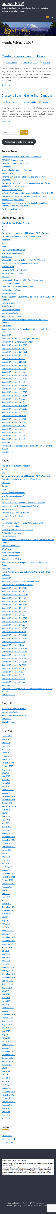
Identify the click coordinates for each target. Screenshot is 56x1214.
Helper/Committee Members (13, 250)
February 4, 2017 (29, 102)
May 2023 (6, 860)
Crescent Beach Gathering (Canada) (27, 95)
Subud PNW (13, 3)
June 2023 (6, 856)
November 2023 (8, 840)
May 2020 (6, 957)
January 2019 (7, 1011)
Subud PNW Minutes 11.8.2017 (14, 362)
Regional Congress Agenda (13, 199)
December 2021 (8, 907)
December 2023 (8, 836)
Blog (3, 229)
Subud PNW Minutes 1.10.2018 (14, 345)
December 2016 (8, 1091)
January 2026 (7, 759)
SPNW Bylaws (7, 306)
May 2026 (6, 746)
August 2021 (7, 913)
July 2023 (5, 853)
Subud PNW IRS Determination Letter (17, 342)
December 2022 (8, 873)
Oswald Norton (11, 62)
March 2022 (6, 903)
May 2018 (6, 1034)
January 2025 (7, 793)
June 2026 (6, 742)
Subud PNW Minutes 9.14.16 (13, 439)
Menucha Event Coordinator (13, 273)
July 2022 (5, 890)
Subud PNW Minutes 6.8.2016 (14, 422)
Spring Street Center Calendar (14, 715)
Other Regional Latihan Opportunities (17, 287)
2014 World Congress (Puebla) (14, 708)
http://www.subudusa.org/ (13, 253)
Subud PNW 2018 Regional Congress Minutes (20, 338)
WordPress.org (7, 1142)
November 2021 (8, 910)
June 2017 (6, 1071)
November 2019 (8, 977)
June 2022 (6, 893)
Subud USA (6, 718)
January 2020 (7, 971)
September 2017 (8, 1061)
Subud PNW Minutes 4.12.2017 (14, 395)
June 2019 (6, 994)
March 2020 (6, 964)
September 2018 (8, 1021)
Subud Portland (8, 442)
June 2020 (6, 954)
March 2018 (6, 1041)
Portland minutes (9, 293)
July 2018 (5, 1028)
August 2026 (7, 736)
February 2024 (8, 830)
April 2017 (6, 1078)
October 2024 (7, 803)
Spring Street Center (10, 313)
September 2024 (8, 806)
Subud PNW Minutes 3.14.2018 (14, 385)
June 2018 (6, 1031)
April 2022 (6, 900)
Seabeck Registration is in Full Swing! (17, 170)
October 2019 (7, 981)
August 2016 (7, 1105)
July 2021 (5, 917)
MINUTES (6, 276)
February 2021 (8, 930)
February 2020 (8, 967)
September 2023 (8, 846)
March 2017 (6, 1081)
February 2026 (8, 756)
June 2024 (6, 816)
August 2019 (7, 987)
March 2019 (6, 1004)
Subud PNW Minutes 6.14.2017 (14, 419)
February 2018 (8, 1044)
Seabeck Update (8, 167)
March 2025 (6, 786)
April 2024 (6, 823)
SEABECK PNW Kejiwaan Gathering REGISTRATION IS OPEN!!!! (27, 193)
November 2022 (8, 877)
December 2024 (8, 796)
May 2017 (6, 1075)
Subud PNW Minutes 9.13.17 (13, 436)
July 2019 (5, 991)
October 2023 (7, 843)
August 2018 (7, 1024)
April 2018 (6, 1038)
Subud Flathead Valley (11, 316)
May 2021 (6, 920)
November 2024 (8, 799)
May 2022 (6, 897)
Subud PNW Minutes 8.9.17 (13, 432)
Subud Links (7, 325)
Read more (6, 85)
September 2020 (8, 944)
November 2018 (8, 1014)
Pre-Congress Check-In (11, 209)
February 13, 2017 (30, 62)
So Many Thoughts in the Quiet (15, 186)
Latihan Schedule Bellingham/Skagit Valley (20, 263)
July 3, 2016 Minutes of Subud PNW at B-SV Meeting (23, 260)
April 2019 (6, 1001)
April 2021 (6, 924)
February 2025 (8, 789)
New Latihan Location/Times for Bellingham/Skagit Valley (26, 183)
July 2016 (5, 1108)
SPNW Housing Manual (11, 309)
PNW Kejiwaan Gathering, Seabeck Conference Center (24, 196)
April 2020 (6, 960)
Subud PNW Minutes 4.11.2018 (14, 392)
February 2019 (8, 1007)
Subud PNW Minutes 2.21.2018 (14, 378)
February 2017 (8, 1085)
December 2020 (8, 937)
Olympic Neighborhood (11, 283)
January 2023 (7, 870)
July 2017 (5, 1068)
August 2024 (7, 810)
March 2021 (6, 927)
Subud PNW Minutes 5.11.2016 (14, 409)
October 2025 (7, 766)
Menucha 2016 (8, 266)
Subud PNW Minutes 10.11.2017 (15, 352)
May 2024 (6, 820)
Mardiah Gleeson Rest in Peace (23, 56)
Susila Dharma (8, 722)
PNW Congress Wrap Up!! (12, 189)
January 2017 (7, 1088)
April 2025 (6, 783)
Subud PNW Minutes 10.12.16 (14, 355)
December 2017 (8, 1051)
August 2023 (7, 850)
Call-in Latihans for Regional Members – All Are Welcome (26, 233)
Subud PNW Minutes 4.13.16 (13, 399)
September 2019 (8, 984)
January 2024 (7, 833)
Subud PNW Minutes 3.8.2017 (14, 389)
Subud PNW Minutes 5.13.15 (13, 412)
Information (7, 256)
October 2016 (7, 1098)
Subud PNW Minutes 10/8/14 (13, 358)
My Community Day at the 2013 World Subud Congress (24, 280)
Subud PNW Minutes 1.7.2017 (14, 348)
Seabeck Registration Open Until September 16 (21, 156)
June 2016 (6, 1111)
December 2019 (8, 974)
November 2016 (8, 1095)
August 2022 (7, 887)
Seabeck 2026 (7, 173)
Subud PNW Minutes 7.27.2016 (14, 425)
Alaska (4, 226)
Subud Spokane (8, 452)
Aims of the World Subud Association (17, 223)
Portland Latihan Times (11, 290)
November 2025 (8, 763)
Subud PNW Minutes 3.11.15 (13, 382)
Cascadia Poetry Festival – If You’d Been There (21, 236)
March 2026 (6, 752)
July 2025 (5, 773)
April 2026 (6, 749)
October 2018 (7, 1017)
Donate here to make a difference (19, 142)
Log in (4, 1132)
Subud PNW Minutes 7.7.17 (12, 429)
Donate (5, 243)
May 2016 (6, 1115)
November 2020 (8, 940)
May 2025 (6, 779)
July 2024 (5, 813)
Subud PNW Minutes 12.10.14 (14, 365)
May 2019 (6, 997)
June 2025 (6, 776)
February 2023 (8, 867)
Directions (6, 240)
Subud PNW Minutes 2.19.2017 (14, 375)
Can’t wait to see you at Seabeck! (16, 163)
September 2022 (8, 883)
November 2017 (8, 1054)
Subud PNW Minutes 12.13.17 (14, 368)
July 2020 (5, 950)
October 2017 (7, 1058)
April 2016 (6, 1118)
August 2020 (7, 947)
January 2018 (7, 1048)
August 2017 (7, 1064)
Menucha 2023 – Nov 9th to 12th (15, 270)
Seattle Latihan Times (11, 303)
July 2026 (5, 739)
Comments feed (8, 1139)
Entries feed (7, 1135)
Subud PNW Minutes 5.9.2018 (14, 415)
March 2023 (6, 863)
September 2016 (8, 1101)
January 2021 (7, 934)
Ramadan (46, 62)
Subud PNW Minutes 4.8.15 (13, 402)
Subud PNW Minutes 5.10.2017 (14, 405)
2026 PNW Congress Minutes (13, 160)
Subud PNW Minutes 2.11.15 (13, 372)
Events (4, 246)
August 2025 (7, 769)
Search (24, 132)
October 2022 (7, 880)
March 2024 (6, 826)
